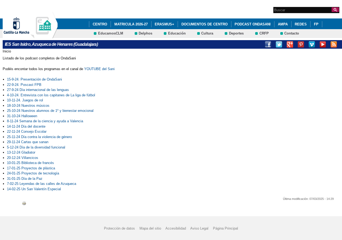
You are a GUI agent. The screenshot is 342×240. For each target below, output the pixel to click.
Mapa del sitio (150, 228)
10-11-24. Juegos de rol (25, 100)
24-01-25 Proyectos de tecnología (33, 173)
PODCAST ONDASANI (253, 24)
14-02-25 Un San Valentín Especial (34, 189)
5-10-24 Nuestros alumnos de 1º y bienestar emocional (51, 111)
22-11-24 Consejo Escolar (26, 131)
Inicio (7, 51)
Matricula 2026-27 (131, 24)
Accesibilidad (175, 228)
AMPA (283, 24)
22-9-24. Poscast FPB (24, 85)
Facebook (268, 44)
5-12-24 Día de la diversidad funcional (36, 147)
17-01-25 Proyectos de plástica (31, 168)
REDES (301, 24)
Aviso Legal (199, 228)
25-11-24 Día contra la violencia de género (39, 137)
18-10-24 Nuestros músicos (28, 106)
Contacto (291, 33)
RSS (334, 44)
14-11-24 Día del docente (26, 126)
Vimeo (312, 44)
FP (316, 24)
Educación (177, 33)
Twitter (279, 44)
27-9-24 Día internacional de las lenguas (38, 90)
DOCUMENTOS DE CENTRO (204, 24)
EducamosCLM (110, 33)
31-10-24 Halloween (22, 116)
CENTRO (100, 24)
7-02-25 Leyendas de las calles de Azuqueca (41, 184)
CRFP (264, 33)
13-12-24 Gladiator (21, 152)
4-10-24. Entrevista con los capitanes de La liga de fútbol (51, 95)
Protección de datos (119, 228)
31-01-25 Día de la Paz (24, 179)
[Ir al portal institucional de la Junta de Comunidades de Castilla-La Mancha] (23, 36)
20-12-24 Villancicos (22, 158)
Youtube (323, 44)
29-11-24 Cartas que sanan (27, 142)
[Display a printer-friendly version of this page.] (24, 203)
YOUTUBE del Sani (99, 69)
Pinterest (301, 44)
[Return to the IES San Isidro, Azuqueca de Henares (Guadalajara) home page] (44, 36)
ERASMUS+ (164, 24)
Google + (290, 44)
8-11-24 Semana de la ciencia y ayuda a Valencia (45, 121)
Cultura (207, 33)
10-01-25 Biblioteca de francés (30, 163)
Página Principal (225, 228)
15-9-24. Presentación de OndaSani (34, 79)
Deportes (236, 33)
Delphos (145, 33)
